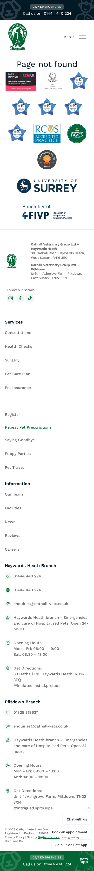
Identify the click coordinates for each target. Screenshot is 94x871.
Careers (12, 549)
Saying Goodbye (20, 440)
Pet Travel (14, 467)
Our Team (14, 494)
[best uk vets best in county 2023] (21, 107)
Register (12, 414)
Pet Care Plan (17, 374)
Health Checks (18, 346)
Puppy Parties (18, 453)
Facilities (13, 508)
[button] (82, 37)
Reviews (12, 535)
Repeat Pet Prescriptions (28, 427)
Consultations (18, 332)
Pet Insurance (18, 387)
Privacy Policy (14, 837)
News (10, 521)
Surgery (12, 360)
